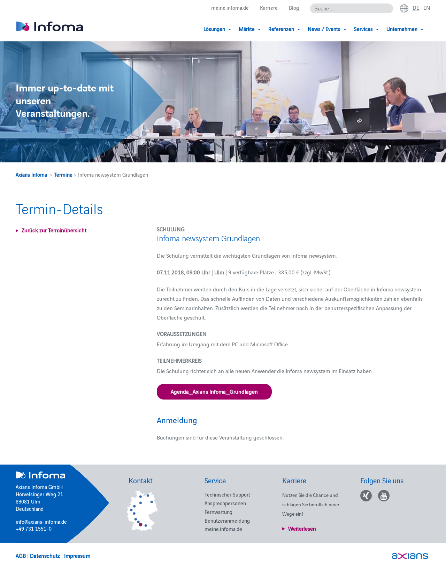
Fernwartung (218, 511)
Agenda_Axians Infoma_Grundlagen (214, 391)
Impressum (77, 555)
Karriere (269, 7)
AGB (21, 555)
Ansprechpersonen (225, 503)
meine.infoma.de (230, 7)
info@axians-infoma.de (41, 521)
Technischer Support (227, 494)
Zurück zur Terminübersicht (54, 230)
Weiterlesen (302, 528)
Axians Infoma (31, 174)
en (426, 7)
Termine (63, 174)
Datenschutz (45, 555)
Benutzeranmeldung (227, 520)
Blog (294, 7)
